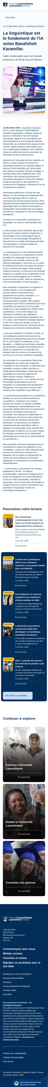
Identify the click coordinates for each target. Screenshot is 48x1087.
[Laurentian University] (18, 5)
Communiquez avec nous (19, 948)
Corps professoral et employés (16, 986)
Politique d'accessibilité (13, 1057)
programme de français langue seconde (20, 201)
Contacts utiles (9, 990)
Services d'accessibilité (13, 978)
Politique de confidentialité (14, 1053)
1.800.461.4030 (9, 930)
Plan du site (8, 1061)
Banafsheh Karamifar (31, 128)
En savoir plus (24, 777)
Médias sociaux (13, 953)
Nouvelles (7, 994)
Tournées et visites (15, 957)
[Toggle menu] (43, 5)
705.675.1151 (8, 932)
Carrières (7, 982)
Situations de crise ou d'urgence (17, 974)
